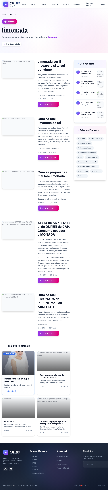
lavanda (83, 176)
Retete (43, 4)
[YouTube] (11, 469)
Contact (59, 460)
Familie (32, 4)
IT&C (54, 4)
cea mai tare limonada (88, 162)
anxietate (97, 171)
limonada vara (96, 139)
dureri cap (84, 171)
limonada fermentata (88, 152)
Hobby (64, 4)
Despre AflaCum (62, 456)
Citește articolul (46, 104)
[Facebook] (5, 469)
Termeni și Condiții (63, 468)
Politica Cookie (62, 464)
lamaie (82, 139)
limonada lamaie (86, 148)
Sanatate (76, 4)
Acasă (24, 4)
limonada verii (85, 143)
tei (81, 157)
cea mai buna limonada (88, 166)
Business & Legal (89, 4)
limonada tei (93, 157)
